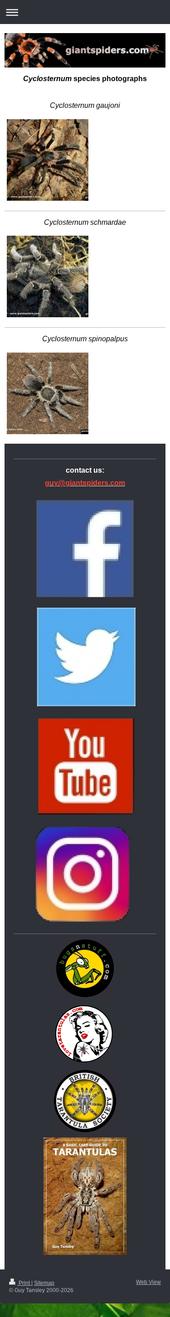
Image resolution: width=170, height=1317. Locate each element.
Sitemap (44, 1283)
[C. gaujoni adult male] (48, 160)
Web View (148, 1282)
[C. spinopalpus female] (48, 393)
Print (24, 1283)
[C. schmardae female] (48, 276)
